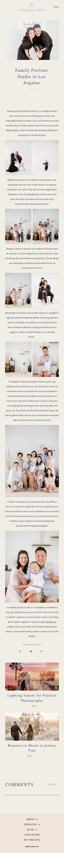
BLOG (30, 829)
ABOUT (30, 819)
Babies (32, 90)
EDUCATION (32, 834)
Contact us (51, 622)
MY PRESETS (32, 840)
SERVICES (30, 824)
